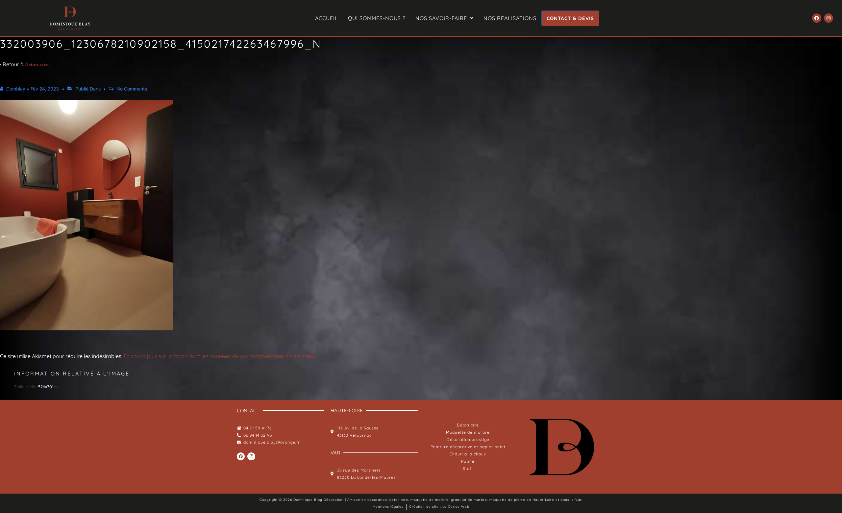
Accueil (326, 18)
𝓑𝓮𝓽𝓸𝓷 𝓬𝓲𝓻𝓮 (36, 64)
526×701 (46, 386)
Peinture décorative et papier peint (468, 446)
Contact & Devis (570, 18)
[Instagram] (828, 18)
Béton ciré (468, 425)
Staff (468, 468)
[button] (444, 18)
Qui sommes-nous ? (377, 18)
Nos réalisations (509, 18)
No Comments (131, 88)
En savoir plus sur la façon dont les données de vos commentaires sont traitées (220, 356)
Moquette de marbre (468, 432)
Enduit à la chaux (468, 453)
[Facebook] (816, 18)
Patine (468, 461)
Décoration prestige (468, 439)
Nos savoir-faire (441, 18)
